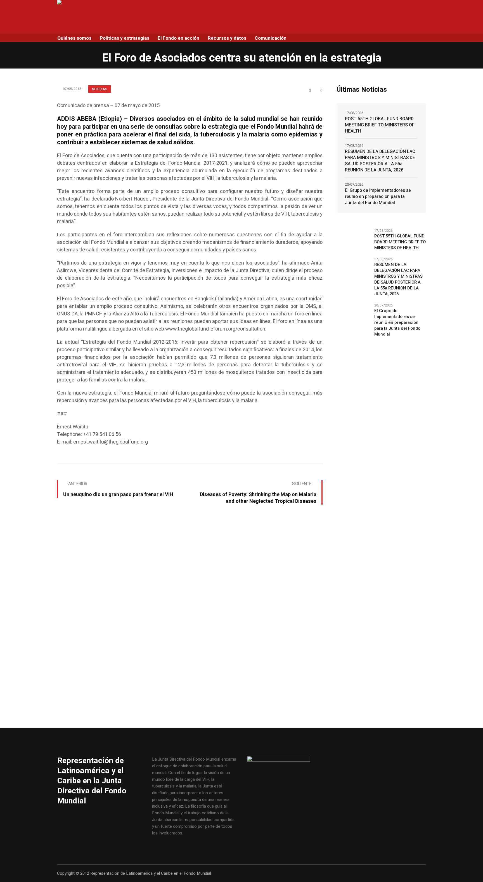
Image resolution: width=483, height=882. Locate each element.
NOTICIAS (99, 89)
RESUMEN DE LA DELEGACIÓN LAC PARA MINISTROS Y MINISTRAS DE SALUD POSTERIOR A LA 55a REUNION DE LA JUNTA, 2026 (380, 160)
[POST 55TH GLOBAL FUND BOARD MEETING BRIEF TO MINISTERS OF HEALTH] (353, 239)
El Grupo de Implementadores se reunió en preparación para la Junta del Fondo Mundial (378, 196)
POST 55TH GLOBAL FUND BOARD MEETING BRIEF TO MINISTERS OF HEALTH (380, 125)
